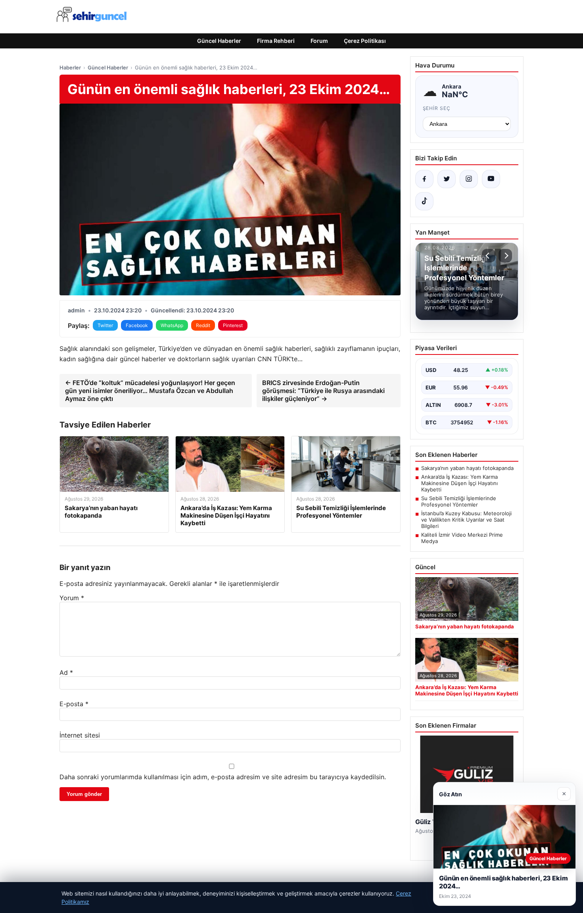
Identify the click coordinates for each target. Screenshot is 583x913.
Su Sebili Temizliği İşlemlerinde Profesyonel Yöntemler (458, 501)
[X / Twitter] (446, 179)
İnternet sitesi (79, 735)
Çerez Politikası (365, 40)
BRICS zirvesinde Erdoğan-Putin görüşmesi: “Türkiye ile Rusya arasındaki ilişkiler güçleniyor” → (323, 391)
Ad (66, 672)
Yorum (71, 598)
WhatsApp (172, 325)
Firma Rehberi (276, 40)
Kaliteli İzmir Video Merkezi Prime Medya (462, 538)
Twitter (105, 325)
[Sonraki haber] (505, 255)
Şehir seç (437, 108)
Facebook (137, 325)
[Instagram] (469, 179)
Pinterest (233, 325)
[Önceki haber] (488, 255)
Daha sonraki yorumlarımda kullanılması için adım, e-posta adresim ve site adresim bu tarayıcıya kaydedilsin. (222, 777)
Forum (319, 40)
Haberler (70, 67)
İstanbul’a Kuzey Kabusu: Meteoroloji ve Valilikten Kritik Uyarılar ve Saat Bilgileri (466, 519)
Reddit (203, 325)
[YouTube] (491, 179)
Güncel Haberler (219, 40)
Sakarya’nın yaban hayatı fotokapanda (467, 468)
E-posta (73, 704)
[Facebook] (424, 179)
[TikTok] (424, 201)
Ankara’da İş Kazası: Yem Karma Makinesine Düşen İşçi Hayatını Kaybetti (459, 483)
